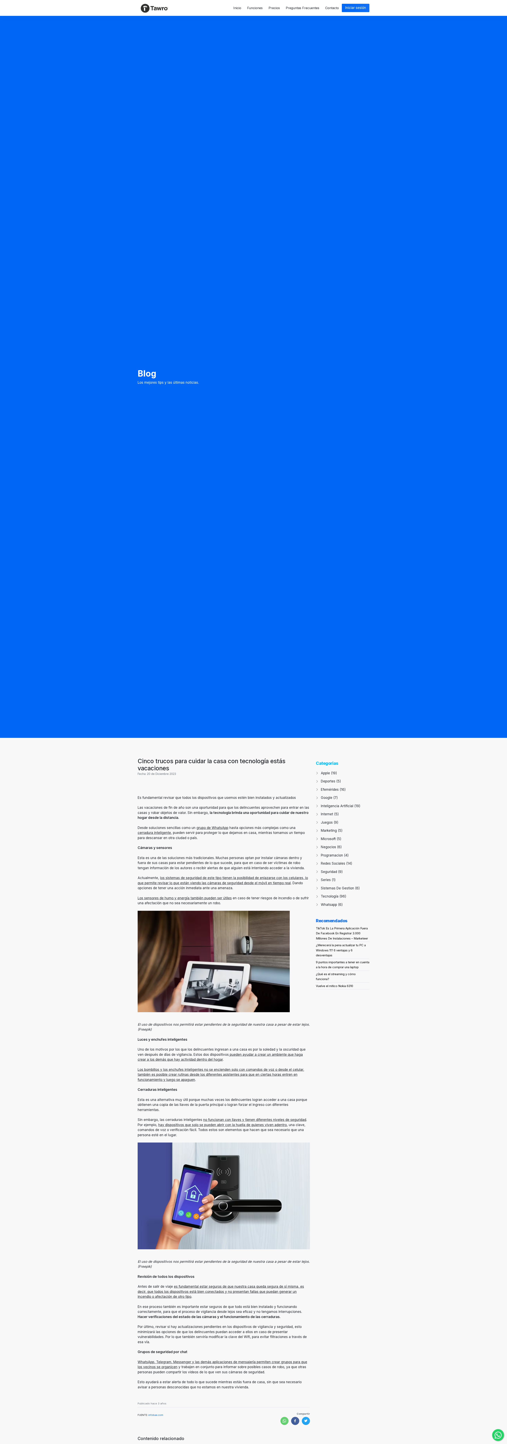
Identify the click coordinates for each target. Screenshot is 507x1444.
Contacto (332, 8)
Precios (274, 8)
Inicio (237, 8)
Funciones (255, 8)
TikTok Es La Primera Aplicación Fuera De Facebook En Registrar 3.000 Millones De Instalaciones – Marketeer (342, 933)
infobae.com (155, 1414)
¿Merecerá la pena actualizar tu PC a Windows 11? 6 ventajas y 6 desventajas (341, 950)
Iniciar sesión (355, 8)
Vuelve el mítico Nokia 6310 (334, 986)
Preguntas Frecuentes (302, 8)
